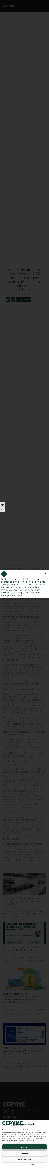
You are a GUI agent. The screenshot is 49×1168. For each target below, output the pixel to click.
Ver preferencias (24, 1160)
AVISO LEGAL (31, 1165)
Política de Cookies (19, 1165)
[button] (45, 1124)
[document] (24, 584)
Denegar (24, 1153)
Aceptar (24, 1147)
